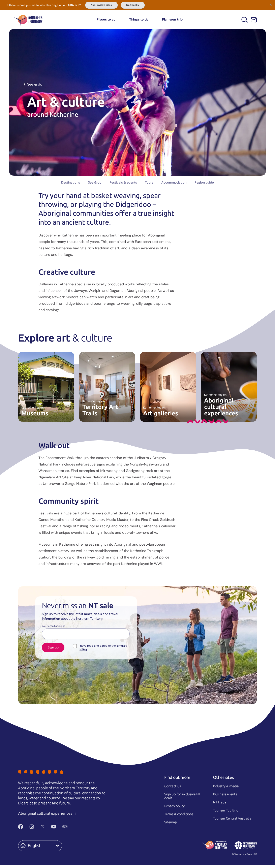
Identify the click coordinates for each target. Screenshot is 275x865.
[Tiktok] (76, 826)
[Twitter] (42, 826)
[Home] (28, 19)
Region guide (204, 182)
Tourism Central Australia (232, 818)
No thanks (132, 5)
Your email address (53, 626)
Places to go (106, 19)
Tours (149, 182)
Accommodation (173, 182)
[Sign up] (254, 20)
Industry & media (226, 786)
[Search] (244, 20)
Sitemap (170, 822)
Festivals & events (123, 182)
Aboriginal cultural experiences (45, 813)
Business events (225, 794)
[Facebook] (20, 826)
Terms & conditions (178, 814)
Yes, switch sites (101, 5)
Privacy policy (174, 806)
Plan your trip (172, 19)
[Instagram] (31, 826)
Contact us (172, 786)
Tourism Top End (225, 810)
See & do (94, 182)
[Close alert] (270, 4)
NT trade (219, 802)
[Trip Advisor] (64, 826)
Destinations (70, 182)
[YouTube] (53, 826)
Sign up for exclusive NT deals (182, 796)
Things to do (138, 19)
